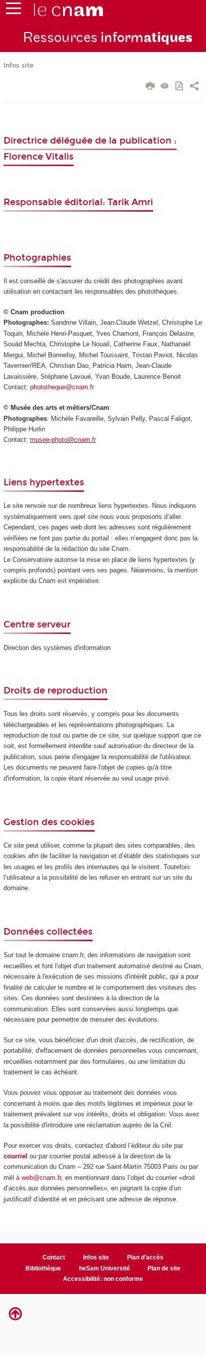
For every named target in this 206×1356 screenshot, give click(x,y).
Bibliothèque (43, 1268)
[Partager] (194, 87)
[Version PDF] (180, 87)
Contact (53, 1257)
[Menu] (13, 10)
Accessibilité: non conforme (103, 1278)
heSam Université (104, 1268)
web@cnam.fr (41, 1177)
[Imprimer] (150, 87)
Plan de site (164, 1268)
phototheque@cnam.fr (62, 387)
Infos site (19, 66)
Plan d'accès (145, 1257)
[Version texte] (164, 87)
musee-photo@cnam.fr (63, 439)
